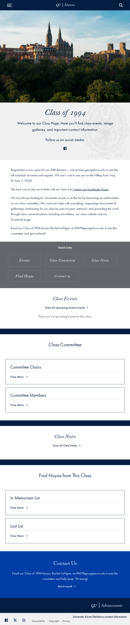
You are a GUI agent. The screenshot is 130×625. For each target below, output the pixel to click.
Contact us (62, 276)
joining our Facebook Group (91, 189)
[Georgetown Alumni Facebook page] (7, 620)
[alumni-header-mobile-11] (65, 5)
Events (24, 261)
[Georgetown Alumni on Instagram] (25, 620)
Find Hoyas (24, 276)
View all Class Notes (65, 445)
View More (17, 377)
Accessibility (38, 621)
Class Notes (100, 261)
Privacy (66, 621)
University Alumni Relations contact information (100, 616)
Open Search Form (121, 5)
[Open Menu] (9, 5)
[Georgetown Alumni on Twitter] (16, 620)
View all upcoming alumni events (65, 307)
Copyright (54, 621)
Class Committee (62, 261)
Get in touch (65, 586)
